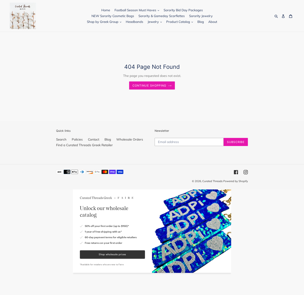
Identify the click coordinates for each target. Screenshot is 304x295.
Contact (93, 139)
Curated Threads (212, 181)
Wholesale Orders (129, 139)
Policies (77, 139)
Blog (107, 139)
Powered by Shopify (235, 181)
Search (61, 139)
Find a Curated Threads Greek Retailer (84, 145)
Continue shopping (149, 85)
